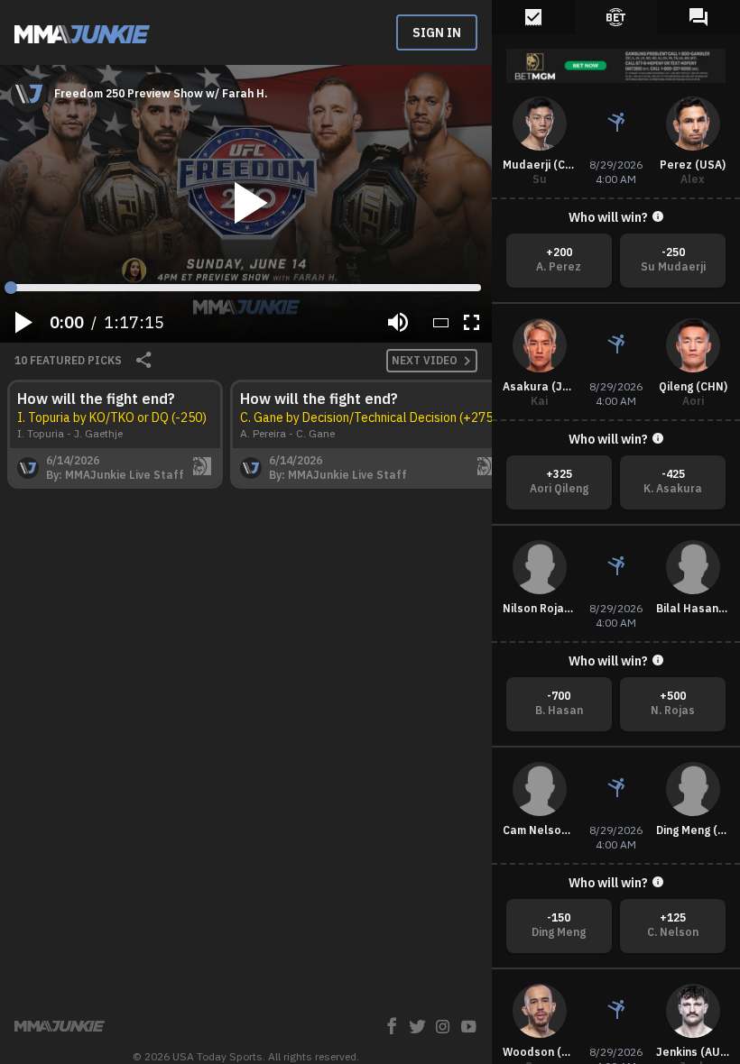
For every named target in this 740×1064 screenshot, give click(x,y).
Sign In (436, 32)
